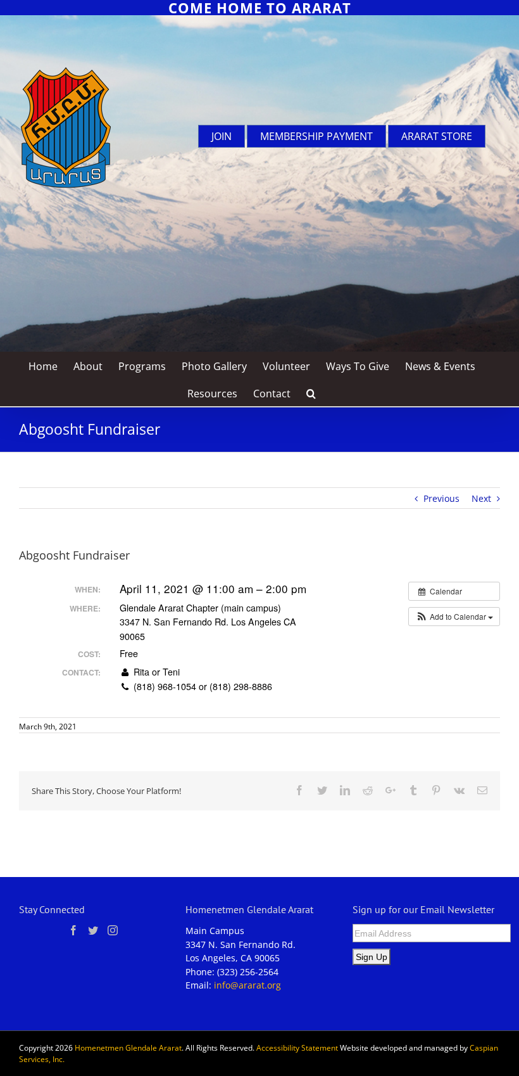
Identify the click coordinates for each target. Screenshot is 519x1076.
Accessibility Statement (297, 1047)
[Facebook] (73, 930)
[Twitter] (93, 930)
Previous (441, 498)
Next (481, 498)
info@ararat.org (247, 985)
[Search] (311, 392)
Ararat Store (436, 136)
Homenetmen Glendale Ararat (128, 1047)
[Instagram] (113, 930)
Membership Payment (316, 136)
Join (221, 136)
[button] (454, 616)
